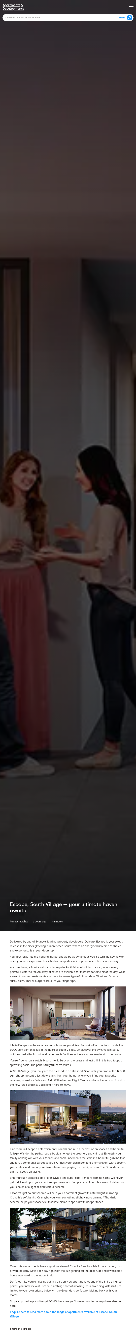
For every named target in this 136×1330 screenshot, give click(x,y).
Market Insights (19, 921)
